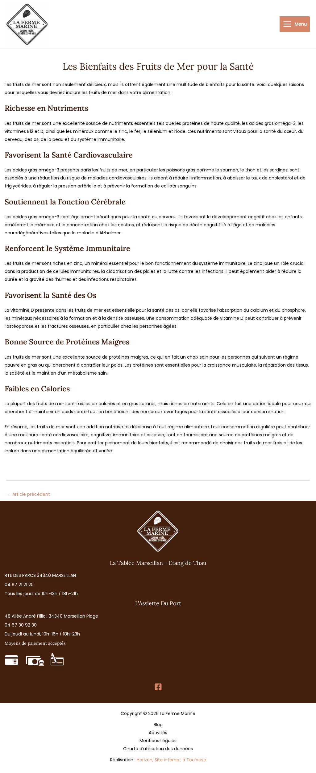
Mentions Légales (158, 741)
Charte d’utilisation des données (158, 749)
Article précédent (28, 494)
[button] (40, 575)
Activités (158, 733)
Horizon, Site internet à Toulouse (171, 760)
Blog (158, 725)
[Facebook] (158, 687)
